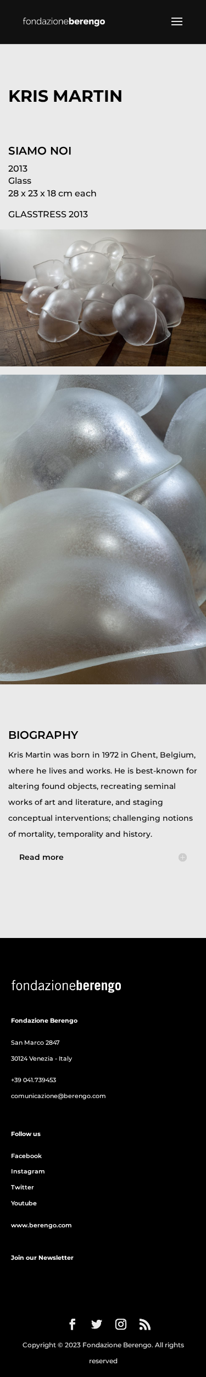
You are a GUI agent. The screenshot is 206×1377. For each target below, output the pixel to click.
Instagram (28, 1171)
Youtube (24, 1203)
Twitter (22, 1187)
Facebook (26, 1156)
